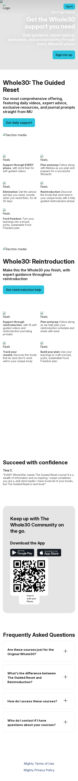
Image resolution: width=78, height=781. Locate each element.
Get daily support (19, 122)
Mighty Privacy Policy (39, 770)
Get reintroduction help (23, 290)
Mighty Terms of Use (39, 763)
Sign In (69, 6)
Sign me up (64, 55)
